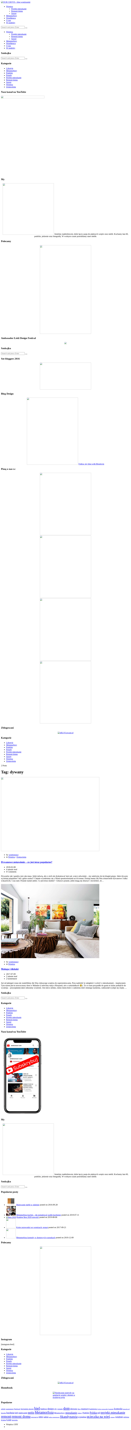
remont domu (21, 1416)
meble (31, 1412)
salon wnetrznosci (54, 1417)
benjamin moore (27, 1409)
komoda (118, 1408)
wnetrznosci (13, 855)
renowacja (34, 1417)
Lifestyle (9, 68)
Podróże (9, 73)
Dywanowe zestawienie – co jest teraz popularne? (26, 862)
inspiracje (85, 1409)
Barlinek (17, 1409)
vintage (112, 1417)
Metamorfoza (44, 1412)
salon (46, 1417)
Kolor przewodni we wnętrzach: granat (32, 1227)
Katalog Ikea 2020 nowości (28, 1217)
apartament (10, 1409)
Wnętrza (9, 6)
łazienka (15, 1420)
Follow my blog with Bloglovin (91, 464)
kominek (111, 1409)
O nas (8, 20)
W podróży (10, 23)
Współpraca (11, 18)
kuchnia (10, 1412)
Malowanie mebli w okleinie (27, 1205)
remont (6, 1416)
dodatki (60, 1409)
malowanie (22, 1413)
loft (16, 1412)
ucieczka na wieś (98, 1416)
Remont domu (17, 11)
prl (98, 1412)
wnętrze (119, 1416)
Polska (93, 1412)
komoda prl (126, 1409)
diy (55, 1409)
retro (41, 1416)
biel (37, 1408)
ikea (79, 1409)
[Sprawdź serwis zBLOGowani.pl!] (65, 733)
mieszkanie (71, 1412)
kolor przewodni (103, 1409)
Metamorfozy (11, 16)
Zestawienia (11, 87)
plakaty (80, 1413)
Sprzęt (13, 13)
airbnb (3, 1409)
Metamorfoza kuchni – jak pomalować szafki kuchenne (38, 1215)
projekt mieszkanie (113, 1412)
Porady (9, 75)
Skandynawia (69, 1416)
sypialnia (82, 1417)
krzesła (3, 1413)
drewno (73, 1408)
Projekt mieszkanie (18, 9)
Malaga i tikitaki (10, 969)
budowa (43, 1409)
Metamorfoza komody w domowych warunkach (35, 1237)
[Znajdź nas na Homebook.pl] (65, 1397)
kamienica (93, 1409)
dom (66, 1408)
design (50, 1408)
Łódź (9, 1420)
